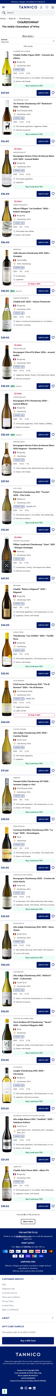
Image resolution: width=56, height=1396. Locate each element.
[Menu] (3, 7)
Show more (28, 1222)
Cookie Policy (8, 1306)
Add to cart (43, 93)
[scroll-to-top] (52, 1383)
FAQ (3, 1285)
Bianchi (12, 19)
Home (3, 19)
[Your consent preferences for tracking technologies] (4, 1391)
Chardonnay (24, 19)
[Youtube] (30, 1388)
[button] (50, 13)
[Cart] (52, 7)
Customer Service (13, 1279)
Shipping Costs (8, 1289)
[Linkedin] (34, 1388)
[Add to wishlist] (53, 93)
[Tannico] (28, 7)
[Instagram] (25, 1388)
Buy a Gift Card (28, 1341)
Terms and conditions (11, 1297)
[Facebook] (21, 1388)
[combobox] (25, 13)
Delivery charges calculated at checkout (28, 2)
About (6, 1318)
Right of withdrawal (10, 1310)
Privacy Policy (8, 1301)
